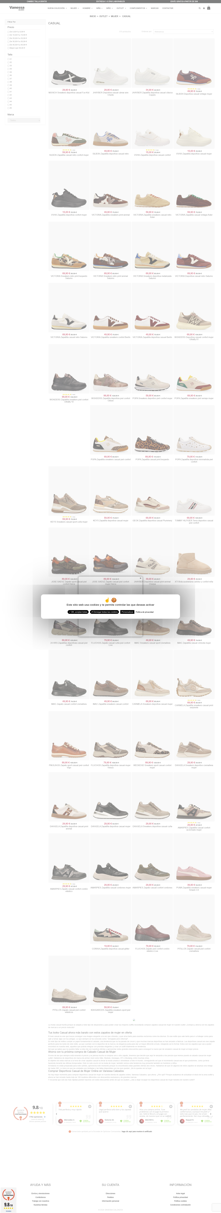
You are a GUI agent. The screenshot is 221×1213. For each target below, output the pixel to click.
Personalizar (127, 612)
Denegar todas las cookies (105, 612)
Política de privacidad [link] (144, 612)
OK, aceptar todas (79, 612)
